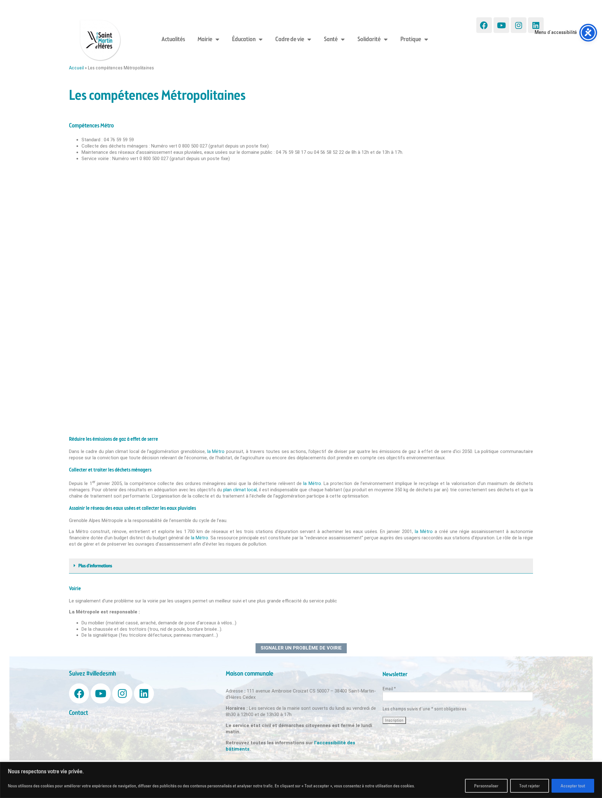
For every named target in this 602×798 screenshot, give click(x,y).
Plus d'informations (95, 566)
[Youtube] (501, 25)
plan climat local (240, 490)
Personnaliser (486, 786)
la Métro (216, 451)
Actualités (173, 39)
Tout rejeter (529, 786)
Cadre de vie (289, 39)
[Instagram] (518, 25)
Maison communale (249, 674)
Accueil (76, 68)
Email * (389, 689)
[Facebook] (484, 25)
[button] (301, 566)
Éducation (244, 39)
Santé (331, 39)
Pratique (410, 39)
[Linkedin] (536, 25)
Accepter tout (573, 786)
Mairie (205, 39)
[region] (301, 780)
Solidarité (369, 39)
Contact (78, 713)
